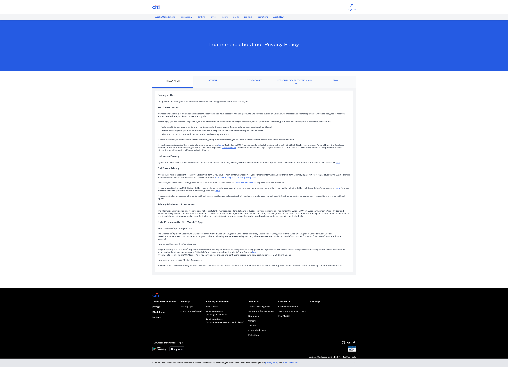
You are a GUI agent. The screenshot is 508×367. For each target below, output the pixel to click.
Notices (156, 317)
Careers (252, 321)
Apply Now (278, 17)
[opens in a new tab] (156, 7)
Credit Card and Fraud (191, 311)
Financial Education (257, 330)
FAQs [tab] (335, 80)
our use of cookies (291, 362)
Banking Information (217, 301)
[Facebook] (354, 342)
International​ (186, 17)
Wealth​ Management (165, 17)
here (338, 162)
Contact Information (288, 306)
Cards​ (236, 17)
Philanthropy (254, 335)
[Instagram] (343, 342)
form (220, 145)
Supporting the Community (261, 311)
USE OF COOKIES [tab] (254, 80)
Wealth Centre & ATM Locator (292, 311)
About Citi (253, 301)
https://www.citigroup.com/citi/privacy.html (235, 177)
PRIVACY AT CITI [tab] (173, 81)
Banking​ (201, 17)
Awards (252, 325)
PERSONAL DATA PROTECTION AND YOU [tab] (294, 82)
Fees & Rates (212, 306)
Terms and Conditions (164, 301)
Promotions (262, 17)
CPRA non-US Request (245, 182)
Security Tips (186, 306)
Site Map (315, 301)
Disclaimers (158, 312)
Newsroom (253, 316)
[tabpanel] (254, 181)
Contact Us (284, 301)
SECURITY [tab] (213, 80)
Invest (213, 17)
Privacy (156, 306)
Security (185, 301)
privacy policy (271, 362)
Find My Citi (284, 316)
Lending (248, 17)
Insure (225, 17)
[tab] (164, 17)
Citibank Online (229, 147)
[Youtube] (348, 342)
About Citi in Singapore (259, 306)
